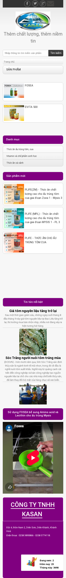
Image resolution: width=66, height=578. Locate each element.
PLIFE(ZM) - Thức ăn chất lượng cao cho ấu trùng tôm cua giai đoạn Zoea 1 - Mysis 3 (43, 189)
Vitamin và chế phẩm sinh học (21, 156)
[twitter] (35, 1)
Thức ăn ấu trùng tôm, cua (19, 149)
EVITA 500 (31, 107)
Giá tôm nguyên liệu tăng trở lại (33, 311)
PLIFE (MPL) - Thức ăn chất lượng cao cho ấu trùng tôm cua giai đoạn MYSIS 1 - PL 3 (42, 213)
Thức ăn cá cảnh (14, 163)
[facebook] (28, 1)
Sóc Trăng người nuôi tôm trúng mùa (33, 358)
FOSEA (29, 85)
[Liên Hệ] (50, 1)
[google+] (43, 1)
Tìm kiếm (55, 53)
